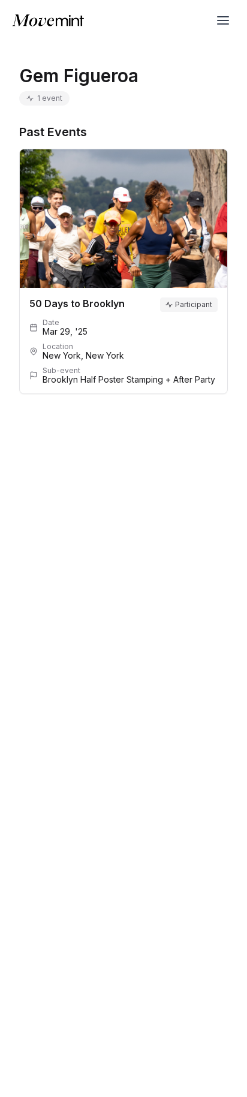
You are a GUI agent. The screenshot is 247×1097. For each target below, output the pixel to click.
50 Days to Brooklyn (77, 303)
